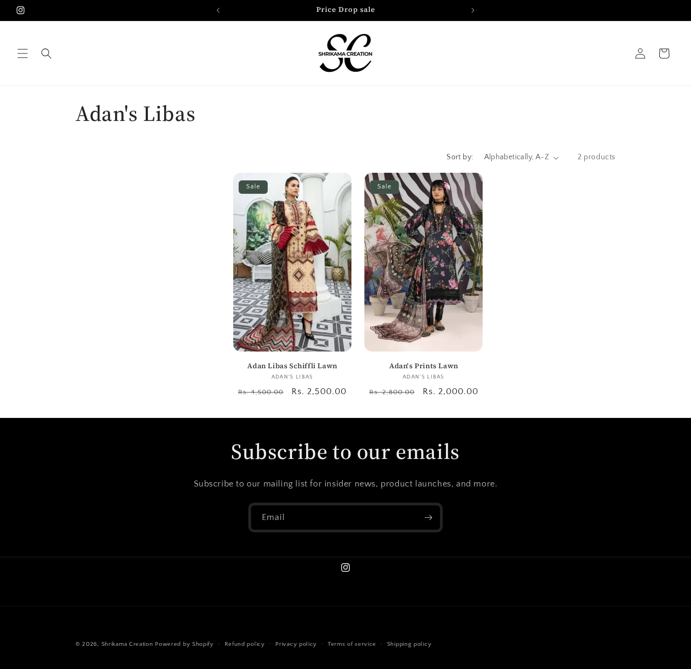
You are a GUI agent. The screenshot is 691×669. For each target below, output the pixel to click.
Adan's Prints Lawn (423, 366)
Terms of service (352, 644)
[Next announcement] (473, 10)
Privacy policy (296, 644)
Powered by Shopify (184, 644)
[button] (23, 53)
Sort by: (459, 157)
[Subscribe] (428, 517)
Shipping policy (409, 644)
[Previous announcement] (218, 10)
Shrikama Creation (127, 644)
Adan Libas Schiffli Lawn (292, 366)
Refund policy (245, 644)
